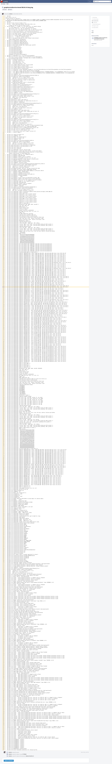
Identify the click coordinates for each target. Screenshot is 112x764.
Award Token (95, 27)
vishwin (10, 13)
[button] (90, 1)
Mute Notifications (96, 24)
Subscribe (95, 22)
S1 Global (24, 754)
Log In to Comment (9, 760)
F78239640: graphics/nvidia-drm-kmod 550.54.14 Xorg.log (100, 38)
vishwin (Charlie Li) (30, 756)
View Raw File (95, 20)
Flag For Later (95, 25)
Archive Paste (95, 19)
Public (10, 9)
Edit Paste (95, 17)
